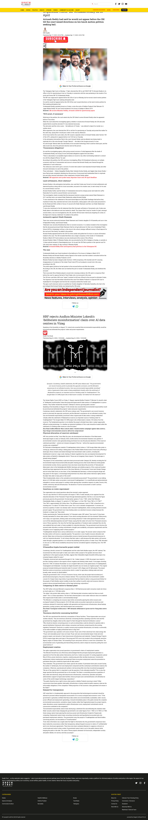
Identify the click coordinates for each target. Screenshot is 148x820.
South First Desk (48, 336)
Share (44, 43)
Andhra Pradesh (42, 801)
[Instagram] (122, 4)
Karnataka (40, 803)
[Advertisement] (74, 761)
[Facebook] (144, 783)
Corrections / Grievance (128, 801)
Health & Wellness (42, 798)
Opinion (48, 10)
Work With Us (114, 806)
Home (22, 10)
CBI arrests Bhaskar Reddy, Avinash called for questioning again (72, 110)
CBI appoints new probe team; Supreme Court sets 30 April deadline (73, 177)
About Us (113, 798)
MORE (109, 10)
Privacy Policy (115, 801)
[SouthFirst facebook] (115, 4)
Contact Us (114, 803)
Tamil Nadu (76, 801)
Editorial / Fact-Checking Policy (130, 798)
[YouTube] (126, 4)
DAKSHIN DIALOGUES (99, 10)
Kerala (75, 798)
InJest (78, 10)
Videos (55, 10)
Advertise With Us (127, 806)
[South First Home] (26, 3)
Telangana (76, 803)
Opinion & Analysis (7, 801)
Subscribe (116, 10)
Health (42, 10)
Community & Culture (67, 10)
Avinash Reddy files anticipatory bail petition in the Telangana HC (73, 246)
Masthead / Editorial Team (129, 809)
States (28, 10)
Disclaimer (125, 803)
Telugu (124, 10)
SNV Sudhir (46, 33)
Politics (35, 10)
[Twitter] (119, 4)
